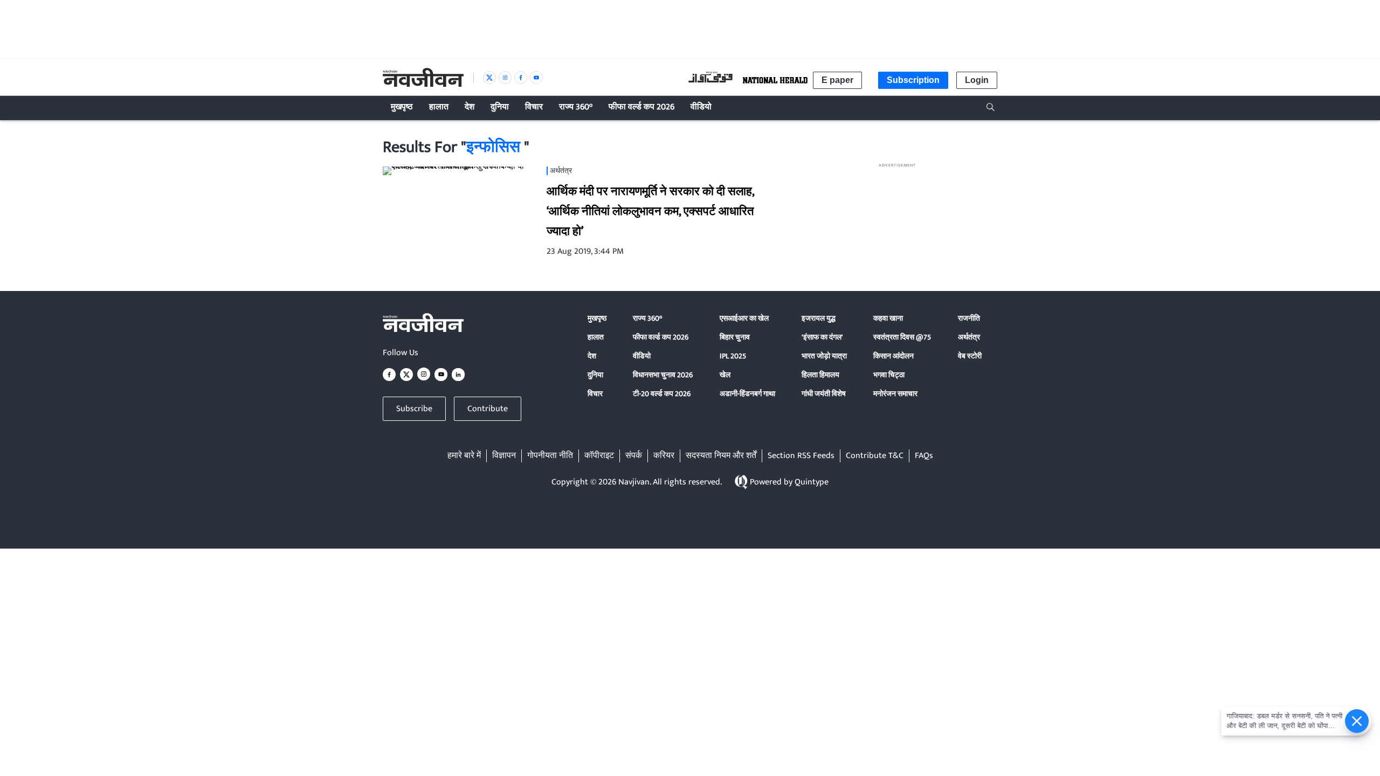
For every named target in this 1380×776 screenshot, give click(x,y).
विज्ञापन (504, 455)
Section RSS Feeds (801, 455)
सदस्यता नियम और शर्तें (721, 455)
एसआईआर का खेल (744, 318)
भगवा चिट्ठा (889, 375)
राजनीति (969, 318)
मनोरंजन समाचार (895, 393)
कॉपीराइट (599, 455)
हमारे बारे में (464, 455)
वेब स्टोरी (970, 356)
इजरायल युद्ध (819, 318)
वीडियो (642, 356)
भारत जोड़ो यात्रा (824, 356)
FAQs (924, 455)
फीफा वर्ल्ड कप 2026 (660, 337)
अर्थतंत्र (969, 337)
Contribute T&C (874, 455)
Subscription (913, 80)
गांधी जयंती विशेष (824, 393)
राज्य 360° (647, 318)
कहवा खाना (888, 318)
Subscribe (414, 408)
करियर (663, 455)
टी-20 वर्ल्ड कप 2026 (662, 393)
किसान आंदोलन (893, 356)
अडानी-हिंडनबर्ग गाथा (747, 393)
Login (977, 80)
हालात (596, 337)
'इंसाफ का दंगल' (822, 337)
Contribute (487, 408)
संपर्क (633, 455)
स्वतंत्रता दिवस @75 (902, 337)
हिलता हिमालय (820, 375)
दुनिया (595, 375)
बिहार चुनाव (735, 337)
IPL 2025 (733, 356)
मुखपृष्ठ (597, 318)
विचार (595, 393)
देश (592, 356)
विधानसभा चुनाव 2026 (663, 375)
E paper (837, 80)
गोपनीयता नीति (550, 455)
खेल (725, 375)
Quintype (812, 482)
